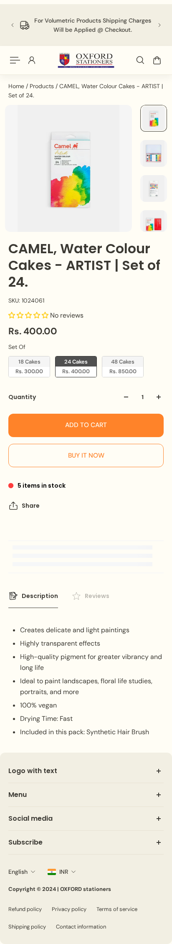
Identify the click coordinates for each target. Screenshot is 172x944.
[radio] (29, 366)
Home (17, 86)
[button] (29, 315)
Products (43, 86)
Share (31, 505)
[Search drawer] (140, 60)
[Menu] (15, 60)
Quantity (22, 397)
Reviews (97, 596)
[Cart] (157, 60)
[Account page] (31, 60)
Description (40, 596)
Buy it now (86, 455)
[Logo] (86, 60)
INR (63, 871)
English (18, 871)
